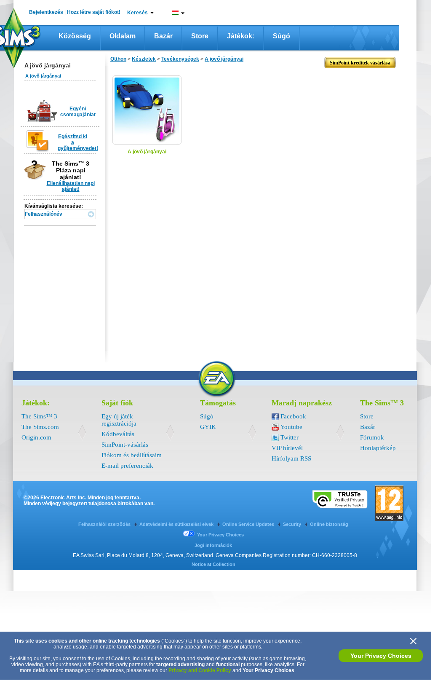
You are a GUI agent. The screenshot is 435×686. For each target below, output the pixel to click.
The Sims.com (40, 426)
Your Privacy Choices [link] (220, 534)
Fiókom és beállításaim (131, 455)
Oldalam (122, 36)
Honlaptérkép (378, 448)
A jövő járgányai (43, 75)
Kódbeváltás (117, 434)
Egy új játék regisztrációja (118, 420)
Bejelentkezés (46, 12)
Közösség (75, 36)
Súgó (281, 36)
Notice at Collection (213, 564)
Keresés (137, 13)
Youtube (291, 426)
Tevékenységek (180, 59)
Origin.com (36, 437)
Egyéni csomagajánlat (78, 112)
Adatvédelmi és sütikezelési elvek (177, 524)
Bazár (163, 36)
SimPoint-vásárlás (124, 444)
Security (292, 524)
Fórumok (372, 437)
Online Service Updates (248, 524)
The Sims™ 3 (39, 416)
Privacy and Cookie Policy (199, 670)
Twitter (289, 437)
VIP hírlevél (287, 448)
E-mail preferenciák (127, 465)
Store (199, 36)
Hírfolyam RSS (291, 458)
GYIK (208, 426)
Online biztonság (329, 524)
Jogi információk (213, 545)
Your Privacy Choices (380, 655)
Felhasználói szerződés (105, 524)
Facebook (293, 416)
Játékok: (240, 36)
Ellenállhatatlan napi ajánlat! (71, 186)
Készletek (144, 59)
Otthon (118, 59)
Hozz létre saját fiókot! (93, 12)
